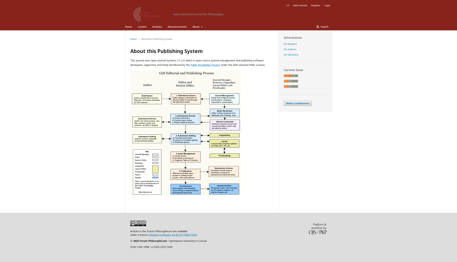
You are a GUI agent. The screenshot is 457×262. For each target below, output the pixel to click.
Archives (157, 26)
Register (315, 5)
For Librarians (291, 54)
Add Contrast (300, 5)
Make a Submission (297, 103)
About (196, 26)
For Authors (290, 49)
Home (128, 26)
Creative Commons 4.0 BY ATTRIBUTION (172, 234)
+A (287, 5)
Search (324, 26)
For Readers (290, 44)
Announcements (177, 26)
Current (142, 26)
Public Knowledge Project (205, 65)
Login (327, 5)
